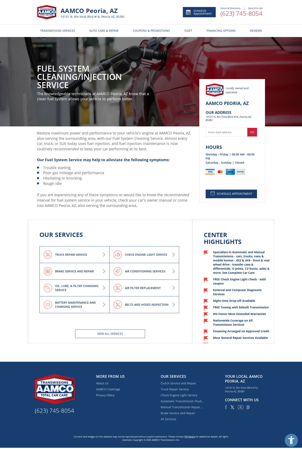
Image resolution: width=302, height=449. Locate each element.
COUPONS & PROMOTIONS (151, 31)
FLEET (188, 31)
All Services (168, 419)
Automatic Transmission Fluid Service (182, 401)
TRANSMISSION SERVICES (57, 31)
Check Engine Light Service (179, 395)
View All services (110, 334)
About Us (102, 383)
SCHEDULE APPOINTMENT (234, 194)
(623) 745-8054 (241, 13)
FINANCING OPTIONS (221, 31)
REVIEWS (256, 31)
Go (252, 132)
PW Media (189, 436)
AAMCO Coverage (108, 389)
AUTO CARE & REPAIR (104, 31)
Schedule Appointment (203, 12)
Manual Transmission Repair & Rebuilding (182, 407)
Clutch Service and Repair (178, 383)
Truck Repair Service (175, 389)
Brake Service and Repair (178, 413)
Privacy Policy (105, 395)
